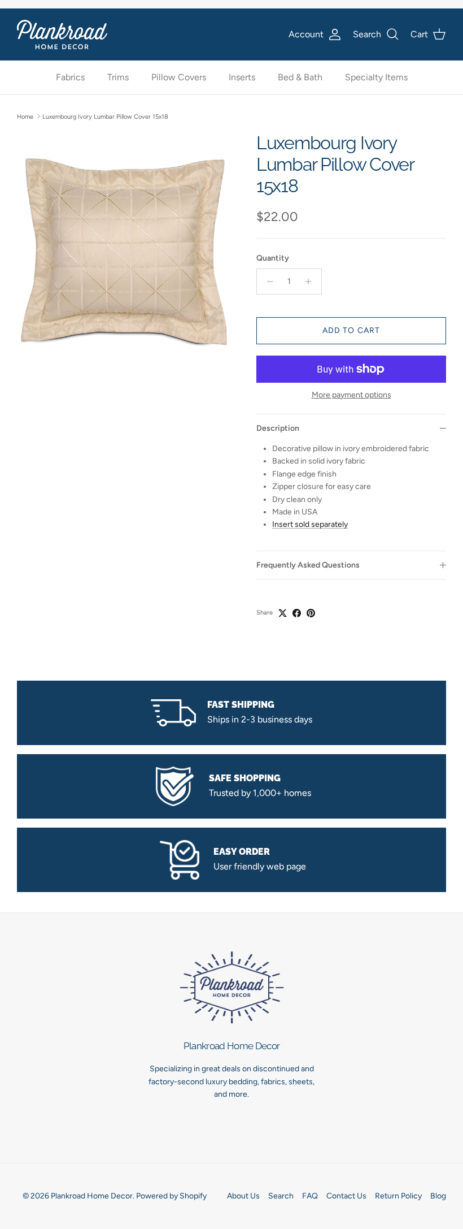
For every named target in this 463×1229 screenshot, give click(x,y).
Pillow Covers (178, 77)
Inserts (242, 77)
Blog (438, 1196)
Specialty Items (376, 77)
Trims (118, 77)
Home (25, 116)
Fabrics (70, 77)
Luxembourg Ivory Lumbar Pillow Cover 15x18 (105, 116)
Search (281, 1196)
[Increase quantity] (311, 281)
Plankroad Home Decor (92, 1196)
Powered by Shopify (171, 1196)
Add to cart (351, 330)
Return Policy (398, 1196)
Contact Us (346, 1196)
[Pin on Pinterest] (311, 613)
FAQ (310, 1196)
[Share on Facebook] (296, 613)
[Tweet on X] (282, 613)
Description (277, 428)
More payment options (351, 395)
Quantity (272, 258)
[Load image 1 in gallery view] (124, 252)
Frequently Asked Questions (308, 565)
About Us (243, 1196)
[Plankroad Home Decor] (62, 34)
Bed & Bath (300, 77)
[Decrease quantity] (267, 281)
